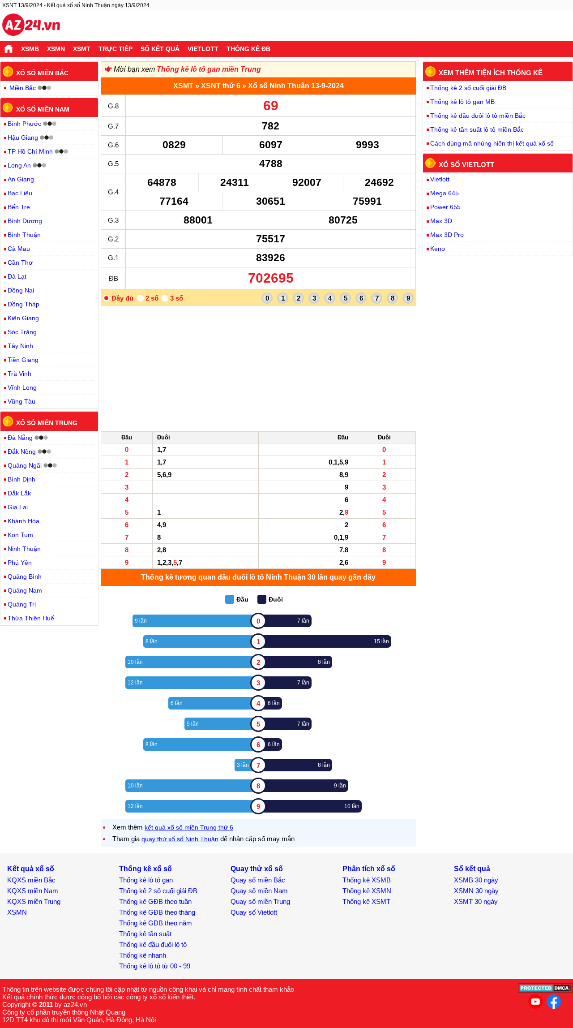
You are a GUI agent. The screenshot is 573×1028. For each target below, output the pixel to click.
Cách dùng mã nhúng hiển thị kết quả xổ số (492, 143)
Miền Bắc (22, 87)
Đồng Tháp (23, 304)
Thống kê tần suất (145, 934)
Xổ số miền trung (46, 422)
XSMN (56, 48)
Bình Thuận (24, 234)
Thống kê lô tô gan (146, 880)
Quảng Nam (25, 590)
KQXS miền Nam (32, 891)
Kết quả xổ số (30, 869)
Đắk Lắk (19, 493)
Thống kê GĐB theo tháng (157, 912)
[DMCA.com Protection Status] (545, 990)
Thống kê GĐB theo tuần (155, 901)
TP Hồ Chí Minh (30, 151)
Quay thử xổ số (257, 869)
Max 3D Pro (447, 234)
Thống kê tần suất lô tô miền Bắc (477, 129)
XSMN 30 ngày (476, 891)
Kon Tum (20, 534)
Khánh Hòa (23, 521)
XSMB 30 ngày (476, 880)
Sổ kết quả (160, 48)
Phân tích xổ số (368, 869)
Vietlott (203, 48)
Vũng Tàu (21, 401)
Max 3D (441, 220)
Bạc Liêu (20, 193)
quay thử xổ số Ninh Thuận (179, 839)
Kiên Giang (23, 318)
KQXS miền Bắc (31, 880)
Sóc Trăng (22, 331)
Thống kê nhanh (142, 955)
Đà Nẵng (20, 437)
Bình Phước (24, 123)
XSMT (81, 48)
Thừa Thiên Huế (31, 618)
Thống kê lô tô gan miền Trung (209, 69)
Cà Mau (19, 248)
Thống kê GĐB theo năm (155, 923)
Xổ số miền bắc (42, 73)
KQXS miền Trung (33, 901)
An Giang (21, 179)
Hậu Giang (23, 137)
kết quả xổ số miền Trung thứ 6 (189, 827)
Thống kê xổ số (145, 869)
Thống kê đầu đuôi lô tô (153, 944)
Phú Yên (20, 562)
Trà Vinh (19, 373)
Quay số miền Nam (259, 891)
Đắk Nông (22, 451)
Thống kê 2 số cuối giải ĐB (468, 87)
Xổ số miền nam (42, 108)
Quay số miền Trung (260, 901)
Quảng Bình (25, 576)
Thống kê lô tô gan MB (462, 101)
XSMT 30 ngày (476, 901)
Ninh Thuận (24, 548)
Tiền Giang (23, 359)
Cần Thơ (20, 262)
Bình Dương (25, 220)
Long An (19, 165)
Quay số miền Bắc (258, 880)
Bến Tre (19, 207)
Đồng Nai (21, 290)
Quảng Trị (22, 604)
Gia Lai (18, 507)
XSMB (30, 48)
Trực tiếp (115, 48)
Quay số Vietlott (254, 912)
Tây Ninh (20, 345)
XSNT (211, 86)
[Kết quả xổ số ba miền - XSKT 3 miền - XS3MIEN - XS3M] (31, 26)
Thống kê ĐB (248, 48)
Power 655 (445, 207)
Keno (437, 248)
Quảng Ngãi (25, 465)
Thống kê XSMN (366, 891)
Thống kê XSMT (366, 901)
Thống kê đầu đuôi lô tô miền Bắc (478, 115)
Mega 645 (444, 193)
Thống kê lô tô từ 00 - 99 (154, 966)
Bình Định (21, 479)
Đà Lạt (17, 276)
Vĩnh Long (22, 387)
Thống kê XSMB (366, 880)
